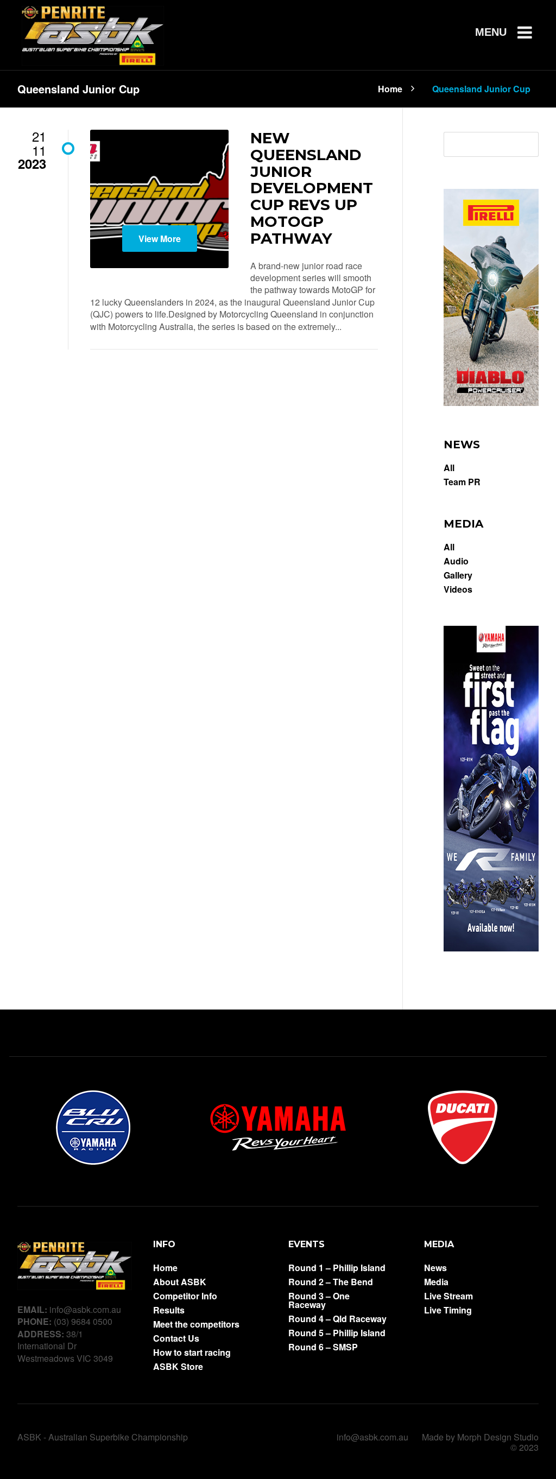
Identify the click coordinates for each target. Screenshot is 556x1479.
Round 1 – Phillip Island (337, 1268)
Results (169, 1310)
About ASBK (179, 1282)
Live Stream (448, 1296)
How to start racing (192, 1352)
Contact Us (176, 1338)
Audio (456, 561)
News (435, 1268)
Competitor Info (185, 1296)
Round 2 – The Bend (330, 1282)
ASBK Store (178, 1366)
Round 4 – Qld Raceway (337, 1319)
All (449, 468)
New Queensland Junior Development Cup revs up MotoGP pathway (311, 188)
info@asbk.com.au (372, 1437)
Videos (458, 589)
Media (436, 1282)
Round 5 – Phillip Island (337, 1333)
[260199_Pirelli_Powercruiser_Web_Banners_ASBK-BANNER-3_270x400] (491, 402)
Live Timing (448, 1310)
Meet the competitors (196, 1324)
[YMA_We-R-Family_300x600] (491, 948)
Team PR (462, 482)
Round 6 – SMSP (323, 1347)
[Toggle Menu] (515, 32)
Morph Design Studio (498, 1437)
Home (390, 87)
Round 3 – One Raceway (319, 1300)
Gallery (458, 575)
